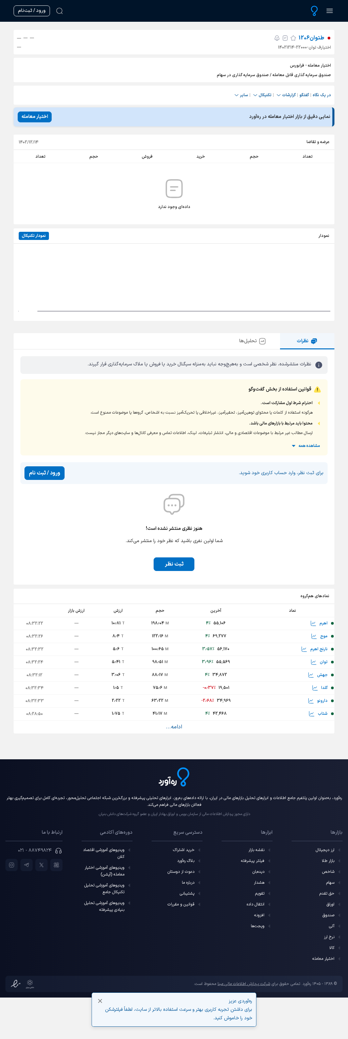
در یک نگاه (322, 95)
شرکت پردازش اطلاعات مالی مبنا (244, 984)
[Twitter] (41, 865)
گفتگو (304, 95)
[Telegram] (26, 865)
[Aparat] (56, 865)
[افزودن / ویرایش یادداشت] (285, 38)
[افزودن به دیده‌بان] (293, 38)
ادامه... (174, 727)
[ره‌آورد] (314, 11)
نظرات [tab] (303, 341)
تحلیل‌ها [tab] (248, 341)
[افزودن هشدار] (277, 38)
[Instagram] (11, 865)
